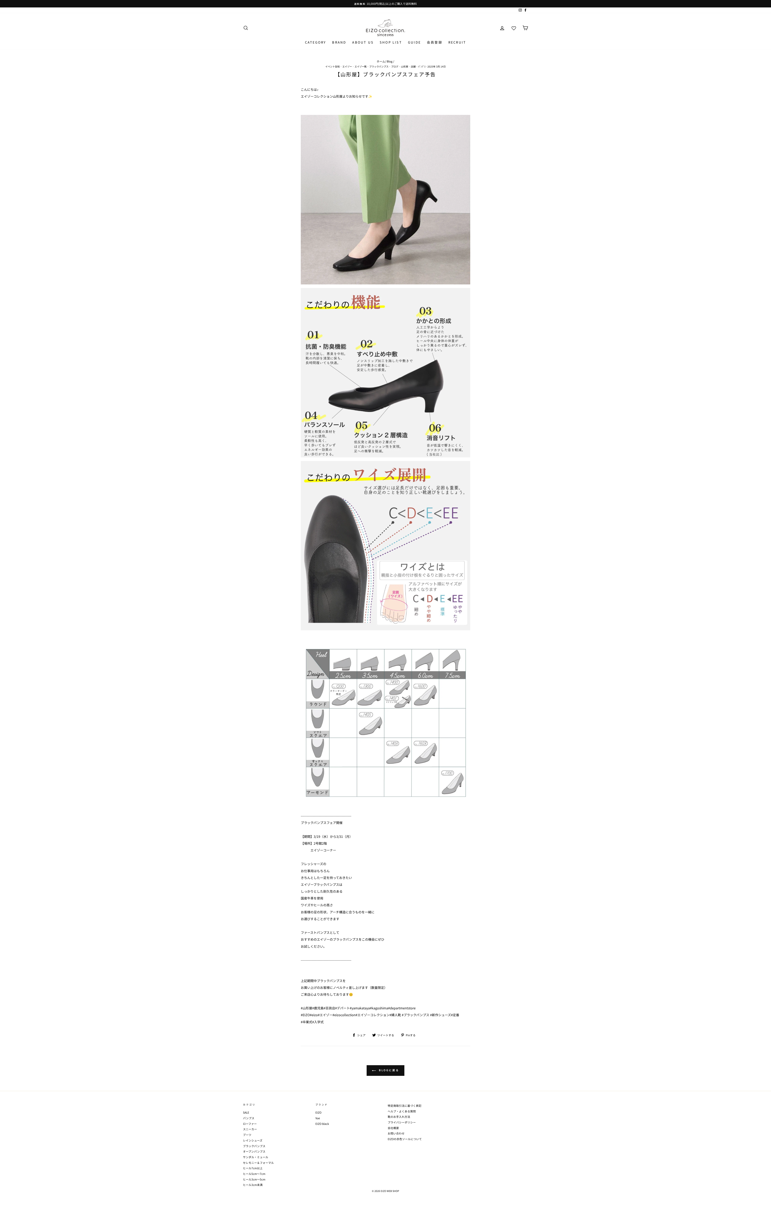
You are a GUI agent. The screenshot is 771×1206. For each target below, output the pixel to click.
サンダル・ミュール (255, 1157)
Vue (317, 1118)
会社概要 (393, 1128)
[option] (385, 3)
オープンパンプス (254, 1151)
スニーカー (250, 1129)
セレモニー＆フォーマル (258, 1163)
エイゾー (347, 66)
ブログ (394, 66)
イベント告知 (332, 66)
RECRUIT (457, 42)
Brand (339, 42)
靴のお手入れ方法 (399, 1117)
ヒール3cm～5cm (254, 1179)
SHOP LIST (391, 42)
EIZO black (322, 1124)
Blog (390, 61)
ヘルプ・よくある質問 (402, 1111)
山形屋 (404, 66)
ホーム (381, 61)
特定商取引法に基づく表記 (404, 1106)
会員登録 (434, 42)
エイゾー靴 (361, 66)
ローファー (250, 1124)
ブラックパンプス (379, 66)
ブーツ (247, 1135)
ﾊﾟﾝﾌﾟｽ (421, 66)
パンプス (248, 1118)
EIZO (318, 1112)
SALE (246, 1112)
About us (363, 42)
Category (315, 42)
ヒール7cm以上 (253, 1168)
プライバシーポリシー (402, 1122)
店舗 (413, 66)
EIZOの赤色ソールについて (405, 1139)
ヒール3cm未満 (253, 1185)
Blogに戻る (388, 1070)
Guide (414, 42)
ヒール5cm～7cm (254, 1174)
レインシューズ (252, 1140)
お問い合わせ (396, 1133)
